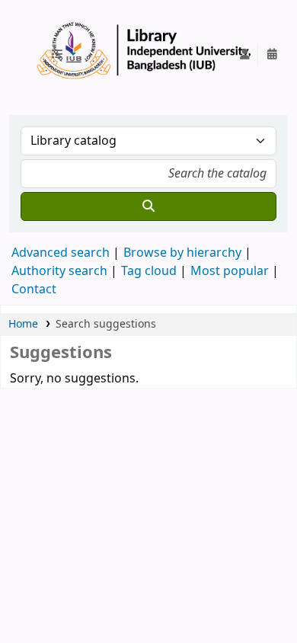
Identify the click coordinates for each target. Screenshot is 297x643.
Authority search (59, 271)
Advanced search (60, 253)
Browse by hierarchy (182, 253)
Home (23, 324)
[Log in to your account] (244, 54)
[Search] (148, 206)
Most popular (229, 271)
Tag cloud (149, 271)
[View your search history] (272, 54)
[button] (63, 54)
